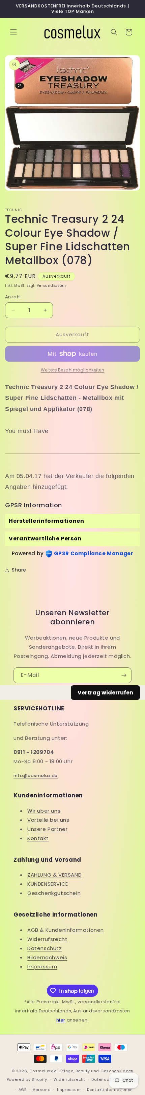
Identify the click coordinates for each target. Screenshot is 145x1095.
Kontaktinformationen (110, 1089)
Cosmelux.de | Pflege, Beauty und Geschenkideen (81, 1071)
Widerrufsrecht (47, 939)
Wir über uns (43, 810)
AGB (23, 1089)
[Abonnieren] (123, 675)
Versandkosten (51, 285)
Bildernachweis (47, 957)
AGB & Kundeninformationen (65, 929)
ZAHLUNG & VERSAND (54, 874)
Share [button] (19, 569)
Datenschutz (44, 948)
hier (60, 1020)
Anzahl (13, 297)
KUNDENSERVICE (47, 883)
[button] (13, 32)
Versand (42, 1089)
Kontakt (38, 838)
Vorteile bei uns (48, 819)
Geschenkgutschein (54, 893)
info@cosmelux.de (35, 775)
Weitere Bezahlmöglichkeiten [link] (73, 370)
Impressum (42, 966)
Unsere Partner (47, 829)
